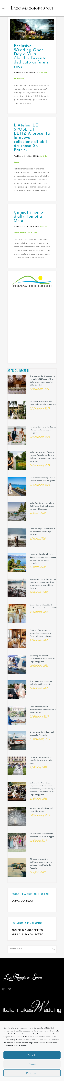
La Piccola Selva (22, 901)
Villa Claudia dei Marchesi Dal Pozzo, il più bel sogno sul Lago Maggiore (42, 506)
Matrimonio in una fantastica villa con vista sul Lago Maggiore (43, 430)
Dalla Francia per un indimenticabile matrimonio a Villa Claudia (43, 710)
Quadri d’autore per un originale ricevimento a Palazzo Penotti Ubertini (41, 633)
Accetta (32, 1055)
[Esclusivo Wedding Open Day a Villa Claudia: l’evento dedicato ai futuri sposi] (32, 29)
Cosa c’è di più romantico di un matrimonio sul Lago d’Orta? (42, 532)
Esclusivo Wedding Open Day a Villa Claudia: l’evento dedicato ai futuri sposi (31, 56)
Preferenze (32, 1073)
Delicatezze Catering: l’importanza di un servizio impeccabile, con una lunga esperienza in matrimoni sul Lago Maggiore (42, 789)
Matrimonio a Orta (28, 233)
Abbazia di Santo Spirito (27, 930)
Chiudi (32, 1064)
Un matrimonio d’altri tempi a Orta (28, 216)
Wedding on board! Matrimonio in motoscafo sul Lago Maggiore (42, 659)
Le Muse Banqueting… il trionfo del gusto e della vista (41, 760)
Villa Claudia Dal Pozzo (27, 934)
